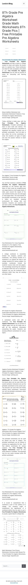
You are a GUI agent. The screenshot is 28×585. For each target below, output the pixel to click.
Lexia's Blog (7, 4)
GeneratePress (14, 582)
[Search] (24, 566)
